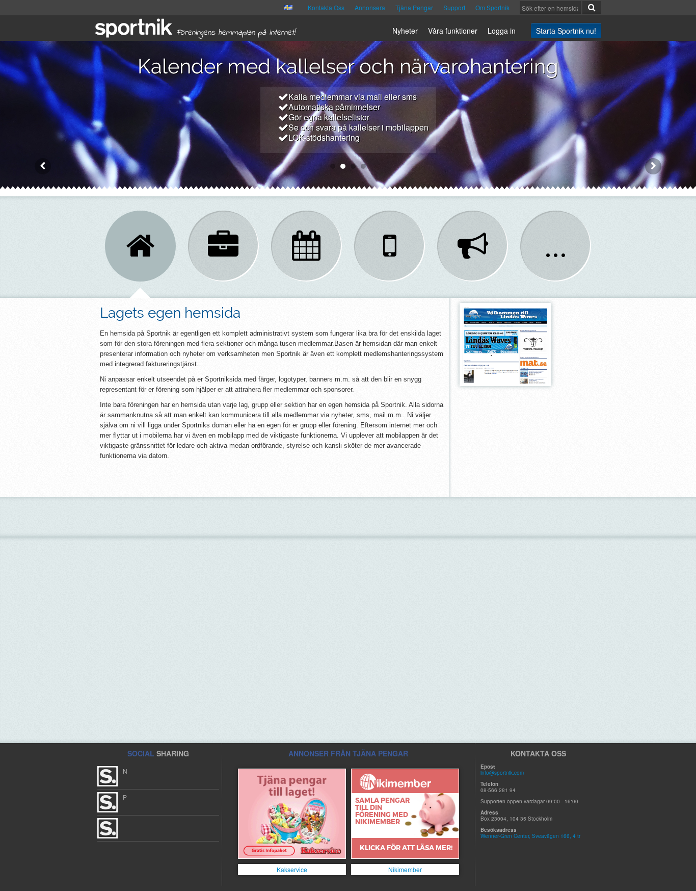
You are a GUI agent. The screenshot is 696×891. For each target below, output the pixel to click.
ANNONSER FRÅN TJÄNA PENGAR (348, 753)
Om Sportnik (492, 7)
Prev (43, 166)
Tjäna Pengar (414, 7)
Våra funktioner (452, 31)
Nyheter (405, 31)
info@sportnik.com (502, 772)
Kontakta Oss (326, 7)
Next (653, 166)
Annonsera (370, 7)
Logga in (502, 31)
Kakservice (292, 869)
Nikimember (405, 869)
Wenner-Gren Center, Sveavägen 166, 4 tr (530, 835)
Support (454, 7)
